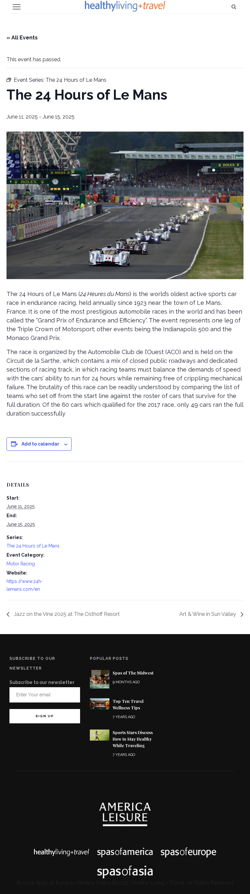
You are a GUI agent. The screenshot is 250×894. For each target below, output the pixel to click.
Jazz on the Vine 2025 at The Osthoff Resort (66, 614)
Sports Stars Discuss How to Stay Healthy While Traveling (133, 739)
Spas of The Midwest (133, 672)
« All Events (22, 38)
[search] (233, 7)
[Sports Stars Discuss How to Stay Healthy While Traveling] (99, 734)
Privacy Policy (94, 883)
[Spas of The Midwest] (99, 679)
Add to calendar (40, 444)
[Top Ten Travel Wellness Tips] (99, 703)
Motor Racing (21, 563)
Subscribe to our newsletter (42, 682)
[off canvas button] (17, 7)
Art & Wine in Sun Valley (208, 614)
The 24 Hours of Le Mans (33, 545)
